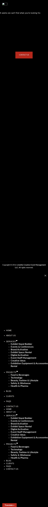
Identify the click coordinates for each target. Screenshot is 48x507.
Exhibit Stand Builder (21, 344)
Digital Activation (20, 355)
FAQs (8, 401)
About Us (11, 336)
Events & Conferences (22, 347)
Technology (16, 378)
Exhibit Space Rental (21, 352)
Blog (8, 391)
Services (11, 341)
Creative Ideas (18, 361)
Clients (10, 396)
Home (9, 330)
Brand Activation (19, 349)
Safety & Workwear (21, 383)
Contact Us (12, 406)
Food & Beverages (20, 375)
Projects (11, 372)
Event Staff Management (23, 358)
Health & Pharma (19, 386)
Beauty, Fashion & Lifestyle (24, 380)
